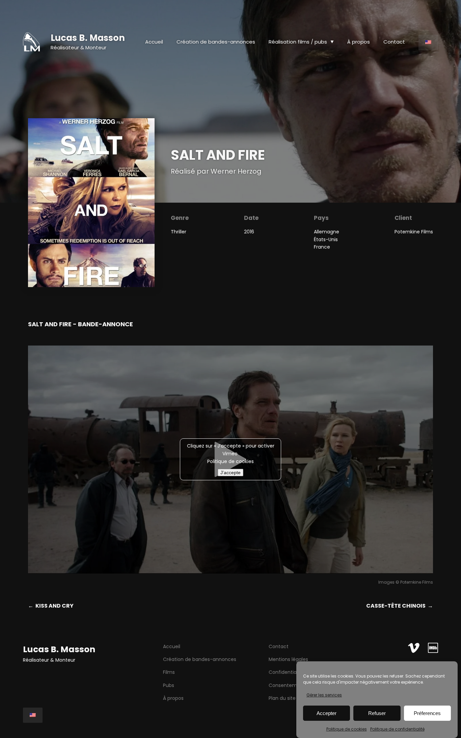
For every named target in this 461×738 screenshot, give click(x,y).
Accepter (326, 713)
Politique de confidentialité (397, 729)
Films (169, 672)
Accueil (154, 41)
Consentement (287, 685)
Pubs (168, 685)
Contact (279, 646)
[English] (428, 42)
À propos (173, 698)
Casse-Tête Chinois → (399, 606)
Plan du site (282, 698)
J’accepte (230, 472)
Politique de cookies (346, 729)
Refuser (377, 713)
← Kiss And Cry (51, 606)
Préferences (427, 713)
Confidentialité (286, 672)
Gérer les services (324, 695)
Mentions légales (288, 659)
